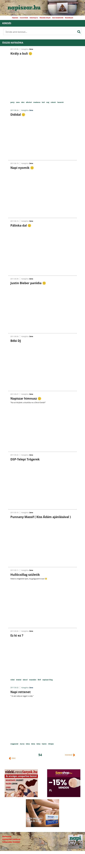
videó (12, 680)
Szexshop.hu (34, 18)
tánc (23, 102)
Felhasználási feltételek (11, 842)
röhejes (51, 744)
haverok (60, 102)
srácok (53, 102)
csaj (48, 102)
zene (18, 102)
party (12, 102)
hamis (44, 744)
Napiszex (15, 18)
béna (28, 744)
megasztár (14, 744)
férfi (39, 680)
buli (43, 102)
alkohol (29, 102)
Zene (31, 49)
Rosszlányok (69, 18)
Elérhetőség (6, 836)
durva (22, 744)
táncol (25, 680)
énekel (19, 680)
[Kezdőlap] (26, 8)
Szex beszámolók (57, 18)
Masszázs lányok (45, 18)
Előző (13, 758)
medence (37, 102)
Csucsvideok (24, 18)
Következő (69, 755)
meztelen (33, 680)
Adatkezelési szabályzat (11, 839)
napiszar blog (47, 680)
